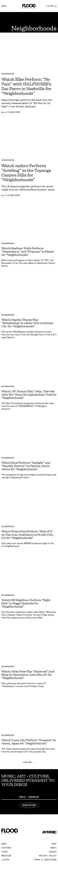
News (3, 844)
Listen (5, 859)
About (53, 847)
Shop (54, 844)
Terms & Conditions (45, 859)
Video (4, 851)
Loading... (29, 762)
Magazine (6, 855)
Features (6, 847)
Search (53, 851)
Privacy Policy (48, 855)
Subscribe (29, 805)
